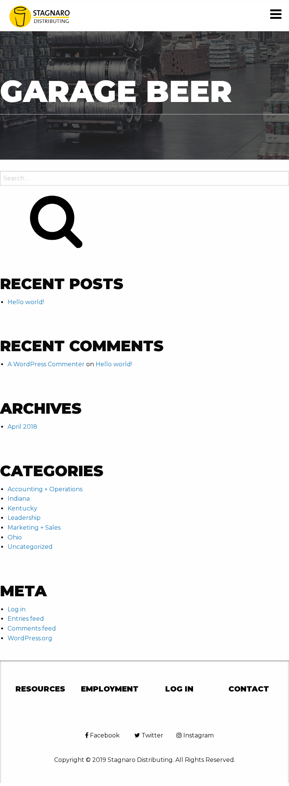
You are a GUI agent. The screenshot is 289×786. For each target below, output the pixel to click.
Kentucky (22, 508)
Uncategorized (30, 546)
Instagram (198, 735)
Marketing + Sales (34, 527)
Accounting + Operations (45, 489)
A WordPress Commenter (46, 364)
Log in (17, 609)
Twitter (151, 735)
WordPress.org (30, 638)
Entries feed (26, 618)
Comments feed (32, 628)
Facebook (104, 735)
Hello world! (26, 302)
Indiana (19, 498)
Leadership (24, 517)
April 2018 (22, 426)
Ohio (15, 537)
